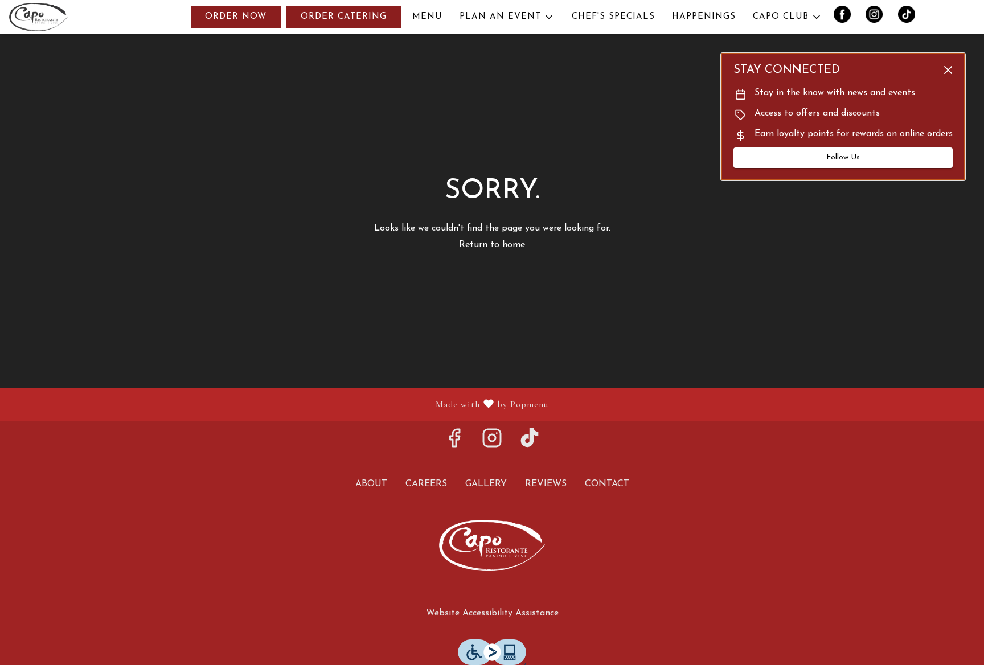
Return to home (492, 244)
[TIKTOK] (910, 17)
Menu (427, 17)
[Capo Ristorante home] (60, 17)
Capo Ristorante (492, 545)
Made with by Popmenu (278, 404)
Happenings (704, 17)
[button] (507, 17)
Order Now (235, 17)
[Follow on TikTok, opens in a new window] (529, 443)
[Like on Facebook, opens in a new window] (454, 443)
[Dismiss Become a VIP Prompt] (948, 70)
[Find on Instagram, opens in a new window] (492, 443)
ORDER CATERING (344, 17)
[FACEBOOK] (847, 17)
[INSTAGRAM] (879, 17)
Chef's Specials (613, 17)
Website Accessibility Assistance (492, 613)
